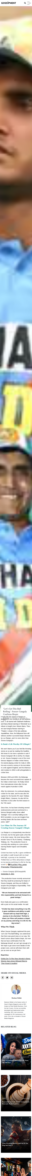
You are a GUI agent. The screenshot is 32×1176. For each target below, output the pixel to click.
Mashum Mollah (17, 998)
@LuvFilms (14, 864)
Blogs (4, 1098)
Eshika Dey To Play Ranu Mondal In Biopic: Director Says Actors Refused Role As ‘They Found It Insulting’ (16, 961)
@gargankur (5, 867)
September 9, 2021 (7, 874)
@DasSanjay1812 (16, 867)
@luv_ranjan (22, 864)
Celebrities (6, 1057)
